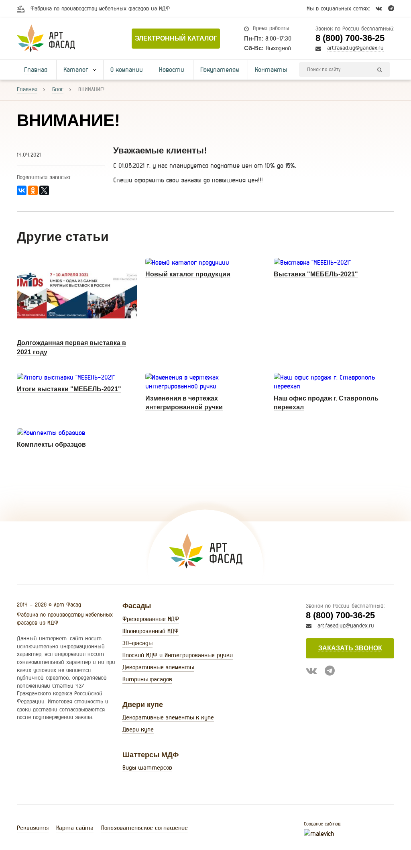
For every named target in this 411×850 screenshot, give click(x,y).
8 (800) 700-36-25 (350, 38)
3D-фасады (137, 643)
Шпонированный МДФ (150, 630)
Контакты (271, 69)
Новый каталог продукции (187, 274)
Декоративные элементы (158, 667)
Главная (35, 69)
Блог (57, 89)
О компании (126, 69)
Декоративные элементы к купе (168, 717)
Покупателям (219, 69)
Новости (171, 69)
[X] (44, 190)
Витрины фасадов (147, 679)
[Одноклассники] (33, 190)
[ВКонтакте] (21, 190)
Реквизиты (33, 827)
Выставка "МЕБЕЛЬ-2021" (316, 274)
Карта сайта (75, 827)
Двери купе (138, 729)
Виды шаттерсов (147, 767)
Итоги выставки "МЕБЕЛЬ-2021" (69, 389)
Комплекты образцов (51, 444)
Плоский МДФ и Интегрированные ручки (177, 655)
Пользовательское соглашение (144, 827)
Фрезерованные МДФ (150, 618)
